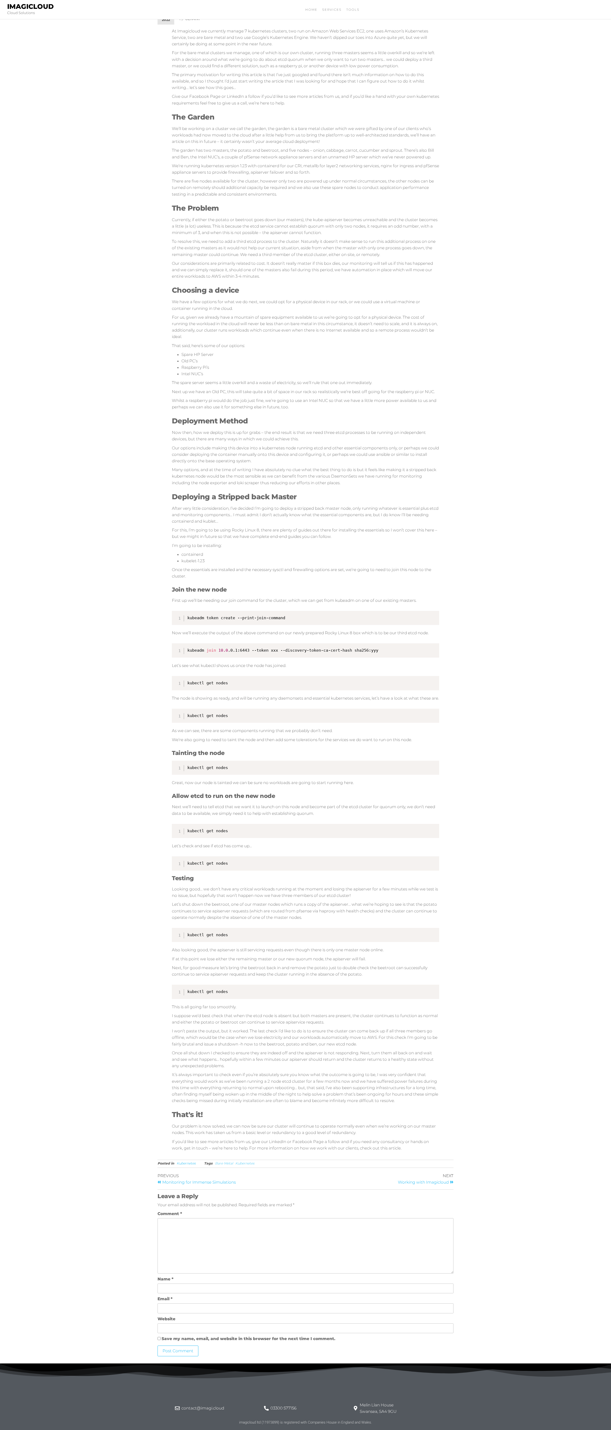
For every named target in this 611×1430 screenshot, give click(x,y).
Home (311, 9)
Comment (170, 1213)
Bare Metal (224, 1163)
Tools (352, 9)
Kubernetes (186, 1163)
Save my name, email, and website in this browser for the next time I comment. (248, 1338)
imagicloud (30, 6)
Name (166, 1279)
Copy (432, 615)
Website (166, 1318)
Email (165, 1298)
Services (332, 9)
